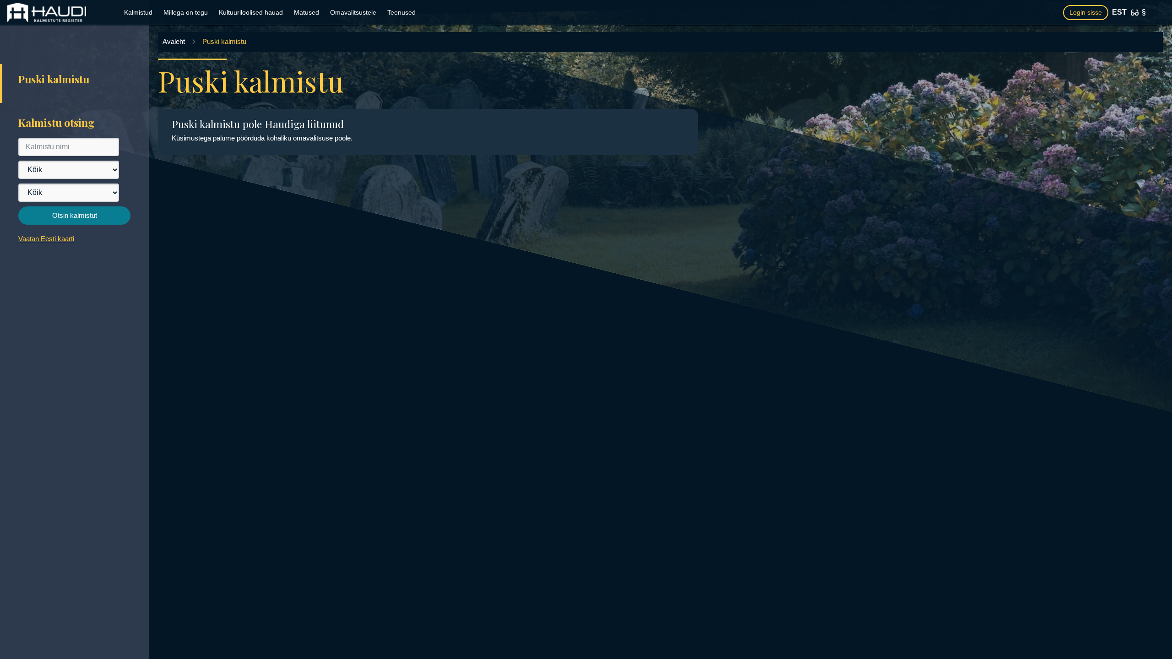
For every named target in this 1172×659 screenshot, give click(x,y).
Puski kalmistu (224, 41)
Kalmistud (138, 12)
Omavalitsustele (353, 12)
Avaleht (174, 41)
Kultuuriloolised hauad (251, 12)
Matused (306, 12)
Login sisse (1085, 12)
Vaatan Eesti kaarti (46, 239)
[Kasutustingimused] (1143, 12)
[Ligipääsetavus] (1134, 12)
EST (1119, 12)
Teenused (401, 12)
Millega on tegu (185, 12)
